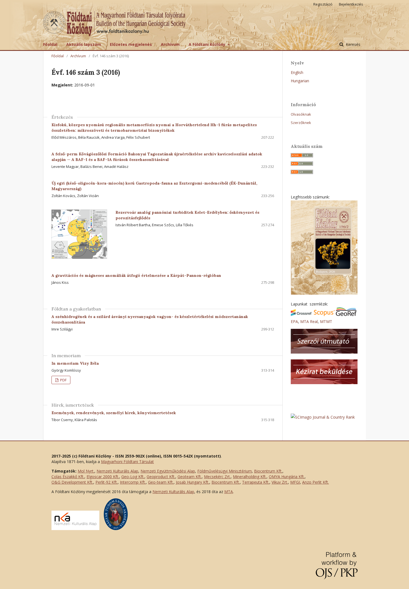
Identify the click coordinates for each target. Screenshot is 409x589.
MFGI (295, 482)
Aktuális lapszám (83, 44)
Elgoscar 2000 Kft (102, 476)
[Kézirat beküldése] (324, 382)
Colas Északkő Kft (67, 476)
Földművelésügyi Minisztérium (224, 471)
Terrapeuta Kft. (255, 482)
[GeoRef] (346, 314)
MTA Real (309, 321)
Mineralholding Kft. (250, 476)
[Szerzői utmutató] (324, 352)
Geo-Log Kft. (132, 476)
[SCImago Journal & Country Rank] (323, 417)
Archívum (170, 44)
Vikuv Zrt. (280, 482)
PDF (62, 379)
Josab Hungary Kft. (192, 482)
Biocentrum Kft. (268, 471)
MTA (228, 491)
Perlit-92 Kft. (106, 482)
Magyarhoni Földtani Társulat (127, 461)
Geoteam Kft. (190, 476)
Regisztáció (322, 4)
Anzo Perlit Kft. (315, 482)
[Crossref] (301, 314)
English (297, 72)
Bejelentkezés (351, 4)
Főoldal (50, 44)
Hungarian (300, 80)
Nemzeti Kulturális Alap (117, 471)
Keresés (352, 44)
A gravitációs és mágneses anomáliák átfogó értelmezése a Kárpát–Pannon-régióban (136, 275)
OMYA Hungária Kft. (287, 476)
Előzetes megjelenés (131, 44)
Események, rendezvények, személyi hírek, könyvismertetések (113, 412)
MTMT (326, 321)
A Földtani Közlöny (207, 44)
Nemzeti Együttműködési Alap (168, 471)
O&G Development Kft (71, 482)
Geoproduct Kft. (161, 476)
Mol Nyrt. (86, 471)
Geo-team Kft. (161, 482)
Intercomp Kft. (133, 482)
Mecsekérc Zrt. (217, 476)
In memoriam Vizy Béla (75, 363)
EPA (294, 321)
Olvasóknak (301, 114)
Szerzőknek (301, 122)
